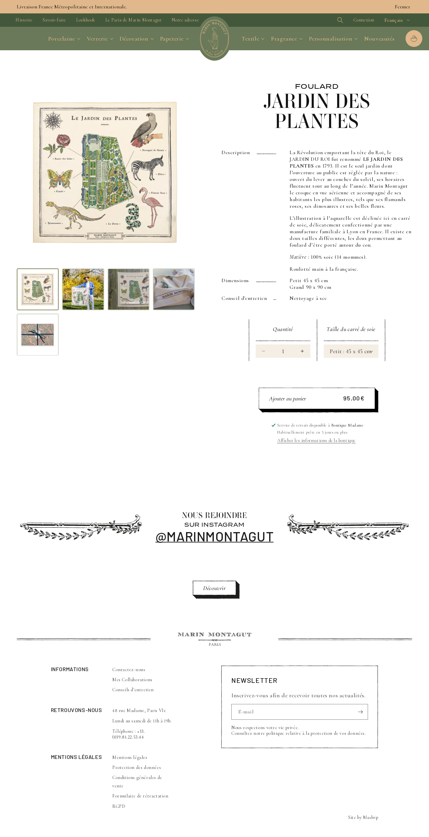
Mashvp (370, 817)
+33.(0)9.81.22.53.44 (128, 734)
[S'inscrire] (360, 712)
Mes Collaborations (132, 680)
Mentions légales (129, 757)
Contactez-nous (128, 669)
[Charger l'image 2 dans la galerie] (83, 289)
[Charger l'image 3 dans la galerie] (128, 289)
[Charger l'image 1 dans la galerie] (38, 289)
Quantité (283, 329)
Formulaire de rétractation (140, 796)
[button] (329, 20)
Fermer (402, 6)
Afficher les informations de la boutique (316, 440)
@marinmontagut (214, 536)
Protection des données (136, 767)
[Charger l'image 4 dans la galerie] (174, 289)
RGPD (118, 806)
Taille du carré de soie (350, 329)
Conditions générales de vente (137, 782)
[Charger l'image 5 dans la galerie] (38, 335)
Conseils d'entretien (133, 690)
